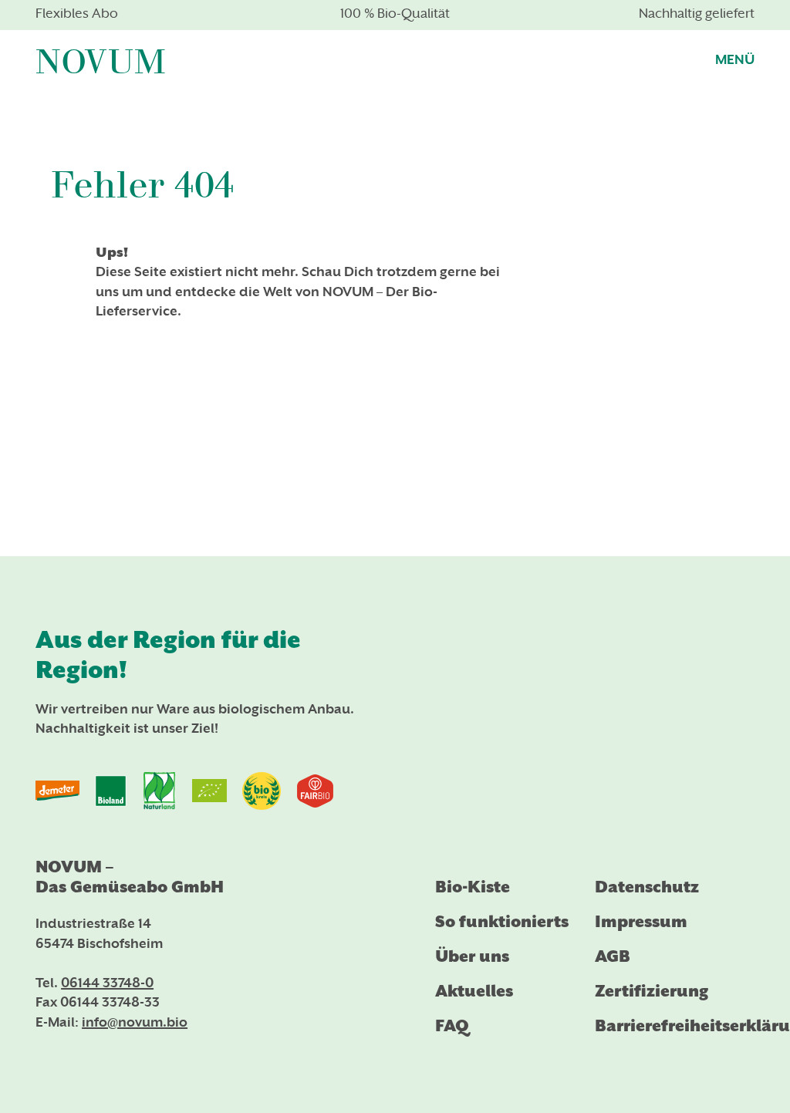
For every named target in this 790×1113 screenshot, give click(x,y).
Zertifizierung (651, 991)
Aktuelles (474, 991)
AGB (612, 956)
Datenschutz (647, 887)
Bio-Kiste (472, 887)
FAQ (452, 1026)
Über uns (472, 956)
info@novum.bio (134, 1023)
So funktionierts (502, 921)
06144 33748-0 (107, 984)
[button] (735, 59)
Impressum (641, 921)
